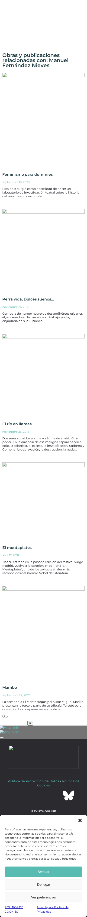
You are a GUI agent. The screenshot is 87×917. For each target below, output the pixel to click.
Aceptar (43, 872)
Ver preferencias (43, 897)
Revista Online (43, 811)
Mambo (9, 687)
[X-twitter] (31, 795)
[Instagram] (43, 795)
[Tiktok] (56, 795)
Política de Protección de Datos (33, 781)
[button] (80, 820)
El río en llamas (17, 424)
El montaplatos (17, 547)
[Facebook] (18, 795)
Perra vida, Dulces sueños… (28, 299)
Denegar (43, 884)
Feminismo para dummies (27, 174)
